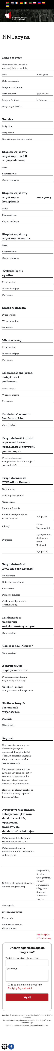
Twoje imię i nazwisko (15, 958)
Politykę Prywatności (20, 988)
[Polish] (34, 2)
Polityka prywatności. (13, 1025)
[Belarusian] (7, 2)
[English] (12, 2)
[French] (16, 2)
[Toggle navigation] (45, 16)
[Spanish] (43, 2)
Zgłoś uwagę (11, 968)
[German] (21, 2)
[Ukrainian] (7, 6)
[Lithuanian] (30, 2)
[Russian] (39, 2)
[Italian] (25, 2)
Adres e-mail (33, 958)
